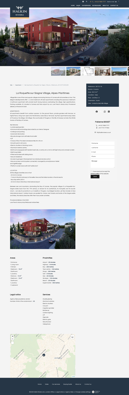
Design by (97, 392)
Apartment (18, 85)
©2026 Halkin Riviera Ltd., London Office (41, 392)
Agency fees (69, 392)
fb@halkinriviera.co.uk (104, 132)
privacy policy (95, 173)
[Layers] (72, 337)
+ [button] (12, 336)
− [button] (12, 339)
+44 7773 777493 (103, 128)
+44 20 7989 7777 (100, 2)
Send (95, 176)
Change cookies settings (83, 392)
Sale (11, 85)
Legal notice (60, 392)
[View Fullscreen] (12, 342)
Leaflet (73, 376)
